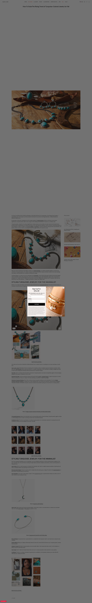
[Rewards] (3, 601)
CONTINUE (36, 304)
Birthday (30, 298)
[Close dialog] (63, 288)
